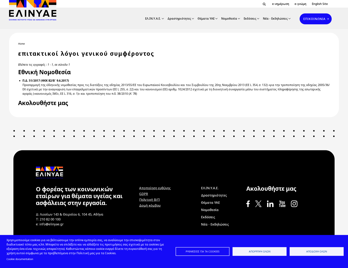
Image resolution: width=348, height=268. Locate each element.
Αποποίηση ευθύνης (155, 188)
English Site (320, 4)
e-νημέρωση (280, 4)
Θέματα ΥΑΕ (206, 19)
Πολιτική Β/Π (149, 199)
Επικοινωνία (314, 19)
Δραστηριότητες (179, 19)
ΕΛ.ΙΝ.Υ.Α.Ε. (153, 19)
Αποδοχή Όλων (316, 251)
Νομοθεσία (229, 19)
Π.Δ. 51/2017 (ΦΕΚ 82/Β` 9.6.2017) (45, 81)
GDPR (143, 194)
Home (21, 43)
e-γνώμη (300, 4)
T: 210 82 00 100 (48, 219)
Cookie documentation (20, 259)
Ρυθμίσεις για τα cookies (202, 251)
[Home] (34, 10)
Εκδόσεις (250, 19)
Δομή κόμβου (150, 205)
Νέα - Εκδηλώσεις (275, 19)
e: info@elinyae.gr (50, 224)
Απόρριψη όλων (259, 251)
